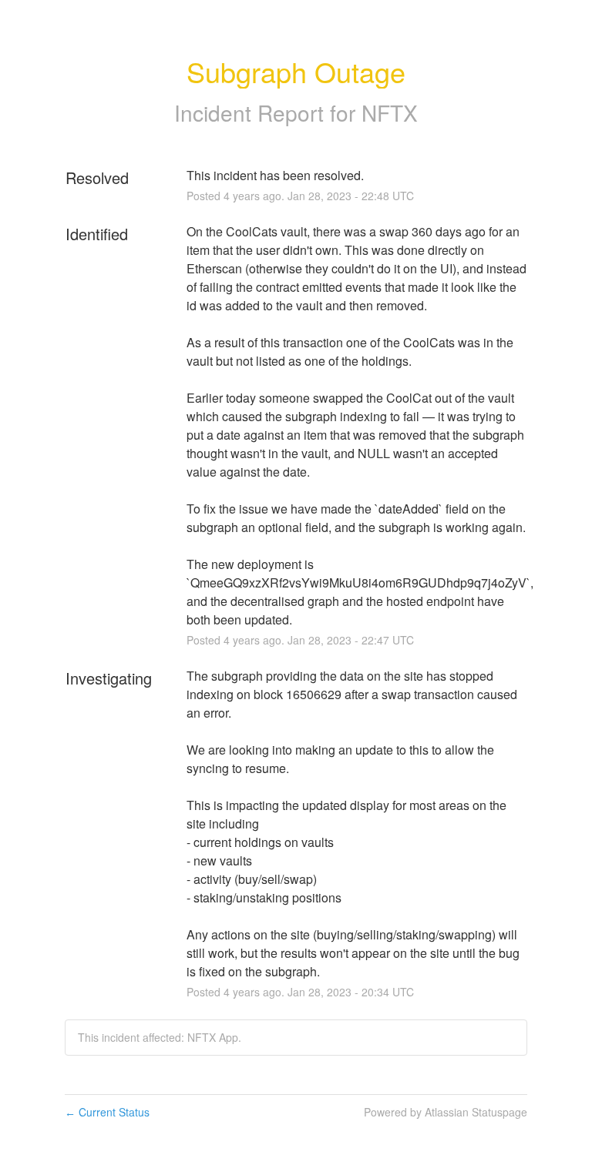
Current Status (107, 1112)
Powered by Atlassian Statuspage (445, 1112)
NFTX (390, 112)
